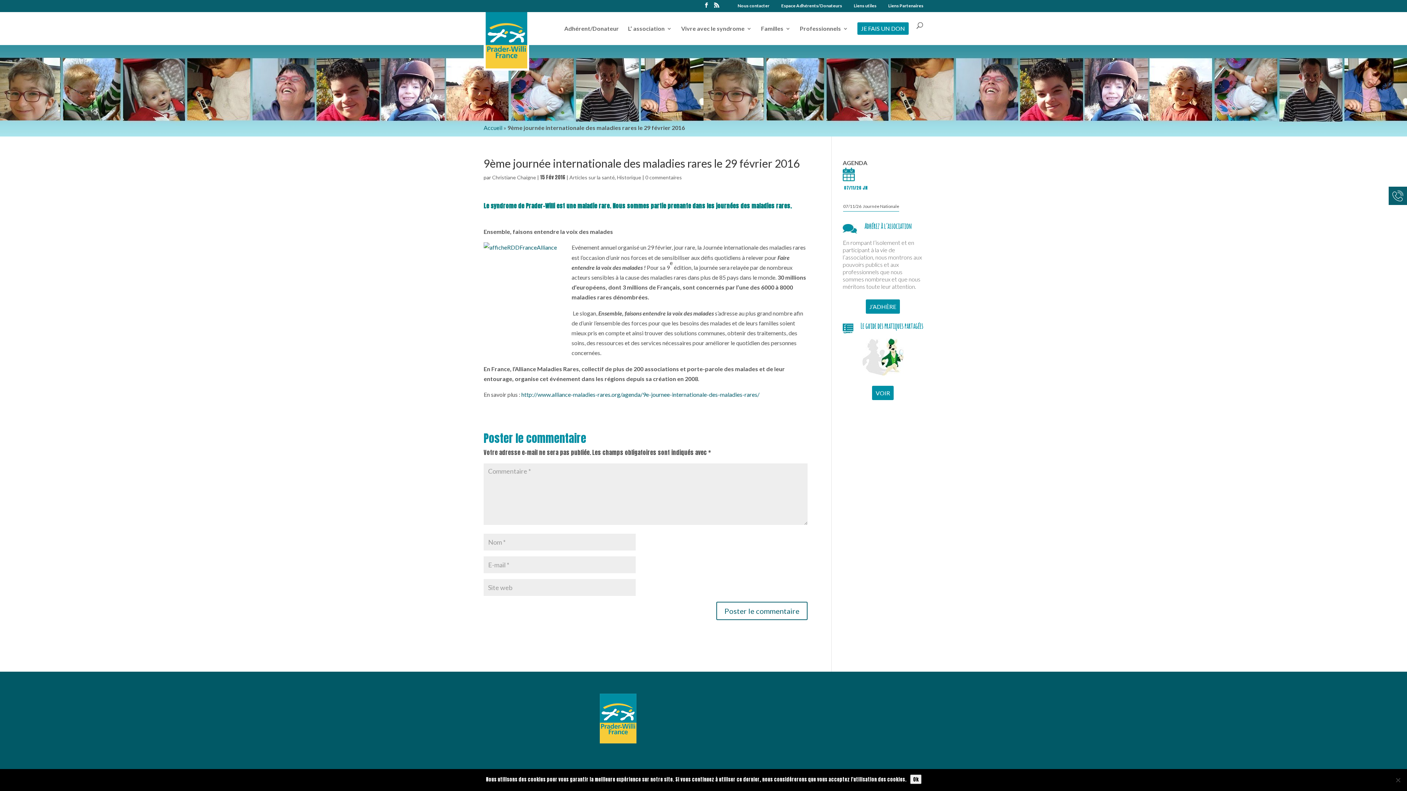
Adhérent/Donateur (591, 29)
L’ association (646, 29)
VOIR (883, 392)
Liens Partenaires (905, 6)
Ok (916, 779)
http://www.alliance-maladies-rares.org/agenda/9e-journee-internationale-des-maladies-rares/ (640, 394)
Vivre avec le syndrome (713, 29)
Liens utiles (865, 6)
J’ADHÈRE (882, 306)
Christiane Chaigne (514, 177)
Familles (772, 29)
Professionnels (820, 29)
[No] (1398, 780)
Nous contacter (753, 6)
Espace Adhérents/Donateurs (811, 6)
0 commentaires (663, 177)
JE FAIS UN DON (883, 28)
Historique (629, 177)
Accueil (493, 127)
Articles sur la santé (592, 177)
